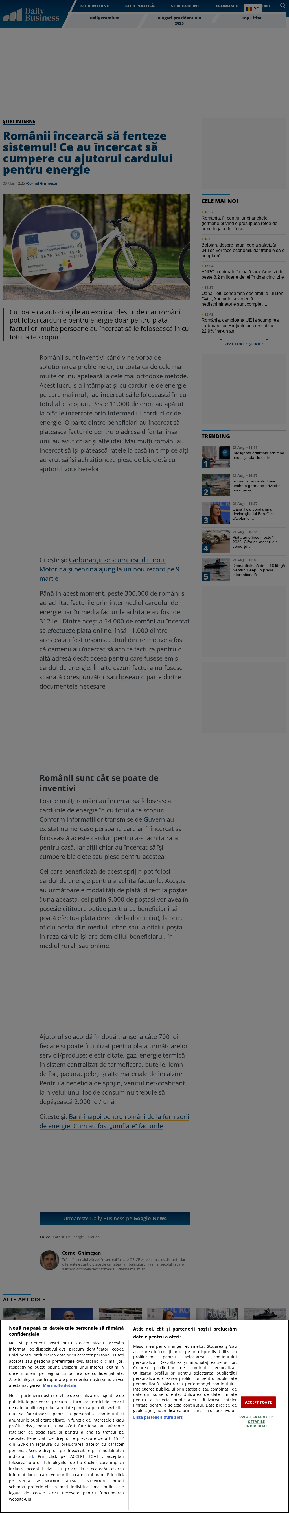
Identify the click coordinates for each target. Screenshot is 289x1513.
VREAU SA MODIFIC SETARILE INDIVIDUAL (256, 1422)
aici (30, 1456)
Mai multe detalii (59, 1385)
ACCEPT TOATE (258, 1402)
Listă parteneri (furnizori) (158, 1417)
